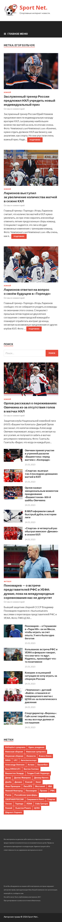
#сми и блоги (45, 756)
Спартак (51, 799)
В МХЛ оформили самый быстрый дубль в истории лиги (40, 514)
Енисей (28, 782)
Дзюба (8, 782)
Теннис (8, 803)
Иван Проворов (12, 786)
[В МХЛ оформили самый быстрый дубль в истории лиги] (13, 521)
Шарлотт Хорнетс (13, 812)
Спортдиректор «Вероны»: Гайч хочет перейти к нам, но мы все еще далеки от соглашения (41, 718)
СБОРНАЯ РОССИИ (14, 799)
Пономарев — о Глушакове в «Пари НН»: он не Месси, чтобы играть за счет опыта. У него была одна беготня (40, 632)
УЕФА (29, 803)
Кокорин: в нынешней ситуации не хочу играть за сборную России (41, 675)
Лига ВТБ (27, 786)
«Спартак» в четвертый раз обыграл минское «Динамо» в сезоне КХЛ (41, 531)
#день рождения (36, 747)
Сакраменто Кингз (35, 799)
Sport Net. (33, 7)
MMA (8, 760)
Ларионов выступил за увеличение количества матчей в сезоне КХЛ (30, 197)
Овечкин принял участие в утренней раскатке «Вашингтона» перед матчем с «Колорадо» (39, 455)
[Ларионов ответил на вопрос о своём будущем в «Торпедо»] (31, 265)
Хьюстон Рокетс (23, 808)
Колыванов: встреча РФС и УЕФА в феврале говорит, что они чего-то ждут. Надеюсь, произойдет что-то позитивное (41, 655)
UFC (16, 760)
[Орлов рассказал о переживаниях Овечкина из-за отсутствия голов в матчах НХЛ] (31, 396)
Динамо (18, 782)
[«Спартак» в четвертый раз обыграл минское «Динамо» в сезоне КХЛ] (13, 538)
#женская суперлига (36, 751)
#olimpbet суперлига (15, 747)
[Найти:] (31, 353)
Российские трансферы (25, 795)
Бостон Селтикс (31, 769)
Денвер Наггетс (41, 777)
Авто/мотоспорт (29, 760)
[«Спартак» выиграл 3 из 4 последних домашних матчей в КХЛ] (13, 481)
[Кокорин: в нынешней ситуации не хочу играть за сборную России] (13, 683)
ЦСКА (37, 808)
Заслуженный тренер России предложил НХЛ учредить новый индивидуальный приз (29, 100)
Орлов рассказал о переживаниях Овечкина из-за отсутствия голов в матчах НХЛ (30, 407)
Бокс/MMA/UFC (13, 769)
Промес (43, 790)
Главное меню (18, 33)
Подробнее (34, 140)
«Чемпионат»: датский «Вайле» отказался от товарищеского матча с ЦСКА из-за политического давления (41, 696)
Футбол (7, 581)
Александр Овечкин (15, 764)
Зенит (38, 782)
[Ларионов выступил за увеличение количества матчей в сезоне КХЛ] (31, 169)
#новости (31, 756)
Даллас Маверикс (22, 777)
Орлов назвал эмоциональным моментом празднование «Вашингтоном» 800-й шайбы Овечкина (41, 494)
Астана (31, 764)
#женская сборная (14, 751)
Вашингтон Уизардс (14, 773)
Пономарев (31, 790)
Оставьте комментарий (14, 109)
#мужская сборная (14, 756)
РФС (52, 790)
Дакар (8, 777)
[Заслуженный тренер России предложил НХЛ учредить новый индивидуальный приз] (31, 72)
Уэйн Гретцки (41, 803)
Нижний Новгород (14, 790)
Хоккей (7, 92)
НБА (50, 786)
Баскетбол (42, 764)
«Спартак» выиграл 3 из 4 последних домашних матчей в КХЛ (41, 473)
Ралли (8, 795)
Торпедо (19, 803)
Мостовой (40, 786)
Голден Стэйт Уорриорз (38, 773)
